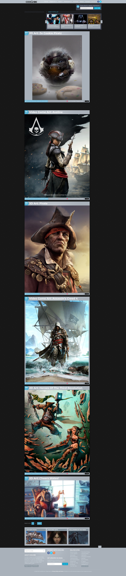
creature (39, 101)
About (82, 1)
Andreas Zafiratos (31, 101)
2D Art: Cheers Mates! (44, 478)
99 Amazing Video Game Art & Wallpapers (66, 26)
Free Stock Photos (85, 552)
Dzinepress (72, 564)
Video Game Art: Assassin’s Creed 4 (53, 298)
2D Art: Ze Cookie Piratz (45, 33)
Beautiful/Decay (73, 556)
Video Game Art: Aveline (46, 112)
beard (28, 518)
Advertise (35, 566)
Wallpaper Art (84, 564)
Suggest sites (85, 566)
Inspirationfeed (84, 553)
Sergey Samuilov (34, 294)
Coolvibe (31, 1)
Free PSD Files (73, 566)
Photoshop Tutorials (86, 556)
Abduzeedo (72, 555)
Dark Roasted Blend (74, 559)
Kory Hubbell (35, 473)
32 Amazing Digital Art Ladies (80, 26)
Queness (83, 558)
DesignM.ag (73, 561)
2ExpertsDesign (73, 552)
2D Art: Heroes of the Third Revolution (55, 388)
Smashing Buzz (85, 562)
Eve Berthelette (40, 198)
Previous (46, 21)
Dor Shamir (33, 518)
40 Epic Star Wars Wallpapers (93, 26)
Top (99, 547)
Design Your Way (74, 562)
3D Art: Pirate (38, 203)
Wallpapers (67, 1)
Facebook (98, 2)
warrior (45, 473)
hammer (29, 473)
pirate (45, 101)
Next (101, 21)
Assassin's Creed (31, 198)
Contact (87, 1)
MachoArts (83, 555)
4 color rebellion (74, 553)
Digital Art (53, 1)
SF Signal (83, 561)
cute (42, 101)
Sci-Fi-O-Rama (84, 559)
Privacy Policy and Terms (57, 571)
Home (46, 1)
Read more (28, 566)
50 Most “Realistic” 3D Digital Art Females (53, 26)
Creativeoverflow (74, 558)
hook (38, 518)
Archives (75, 1)
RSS (54, 553)
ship (41, 383)
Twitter (100, 2)
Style (59, 1)
